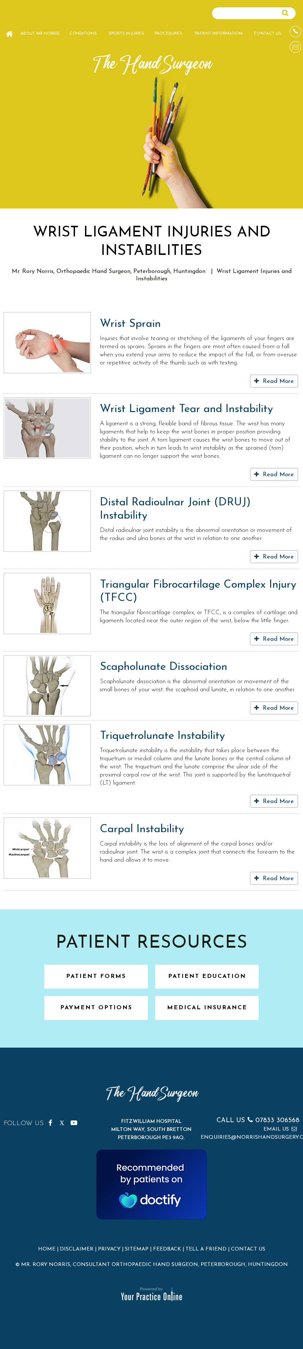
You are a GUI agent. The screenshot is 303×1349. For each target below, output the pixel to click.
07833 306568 (277, 1120)
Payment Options (96, 1008)
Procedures (168, 34)
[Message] (295, 47)
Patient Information (218, 34)
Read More (278, 381)
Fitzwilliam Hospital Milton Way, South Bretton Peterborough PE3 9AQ (151, 1130)
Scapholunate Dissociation (163, 667)
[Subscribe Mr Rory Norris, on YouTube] (75, 1121)
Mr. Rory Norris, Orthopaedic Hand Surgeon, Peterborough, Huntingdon (108, 271)
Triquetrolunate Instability (162, 736)
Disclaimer (76, 1249)
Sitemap (137, 1249)
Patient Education (207, 976)
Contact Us (267, 34)
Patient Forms (96, 976)
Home (9, 30)
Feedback (167, 1249)
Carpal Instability (142, 829)
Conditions (83, 34)
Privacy (109, 1249)
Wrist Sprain (130, 324)
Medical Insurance (207, 1008)
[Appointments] (295, 31)
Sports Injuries (126, 34)
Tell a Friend (206, 1249)
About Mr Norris (39, 34)
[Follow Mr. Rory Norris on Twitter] (63, 1121)
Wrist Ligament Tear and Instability (186, 409)
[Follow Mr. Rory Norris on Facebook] (52, 1121)
